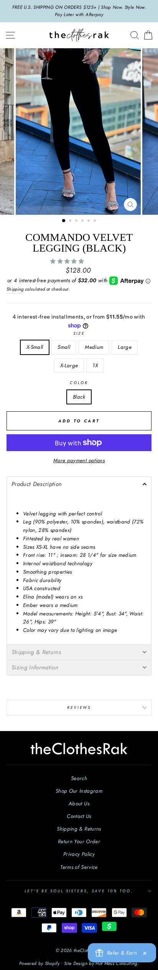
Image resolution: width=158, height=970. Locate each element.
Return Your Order (79, 841)
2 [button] (71, 221)
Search (79, 778)
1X (95, 365)
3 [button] (77, 221)
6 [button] (95, 221)
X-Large (69, 365)
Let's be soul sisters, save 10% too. (79, 891)
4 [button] (83, 221)
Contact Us (79, 816)
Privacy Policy (79, 854)
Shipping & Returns (79, 829)
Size (78, 333)
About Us (79, 803)
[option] (79, 11)
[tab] (79, 484)
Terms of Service (78, 867)
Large (125, 347)
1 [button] (64, 221)
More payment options (79, 460)
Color (79, 383)
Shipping (15, 289)
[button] (68, 261)
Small (64, 347)
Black (79, 397)
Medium (94, 347)
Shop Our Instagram (79, 791)
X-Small (34, 347)
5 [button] (89, 221)
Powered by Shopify (39, 963)
